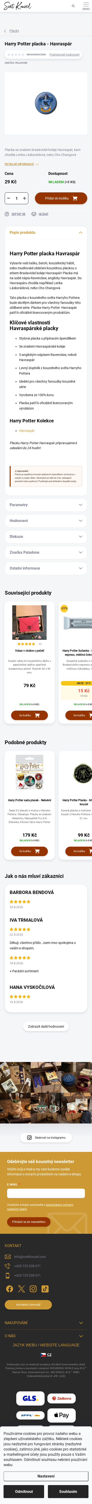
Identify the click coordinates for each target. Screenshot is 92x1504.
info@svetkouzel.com (30, 1257)
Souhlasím (68, 1491)
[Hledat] (73, 6)
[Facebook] (9, 1288)
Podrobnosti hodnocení (64, 54)
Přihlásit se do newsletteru (29, 1222)
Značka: (16, 63)
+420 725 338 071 (27, 1266)
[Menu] (86, 6)
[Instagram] (32, 1288)
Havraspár (27, 431)
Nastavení (46, 1476)
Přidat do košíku (57, 198)
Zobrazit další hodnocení (46, 1026)
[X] (21, 1288)
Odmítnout (24, 1491)
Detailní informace (19, 164)
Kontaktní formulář (28, 1304)
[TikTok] (44, 1288)
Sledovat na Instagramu (50, 1137)
